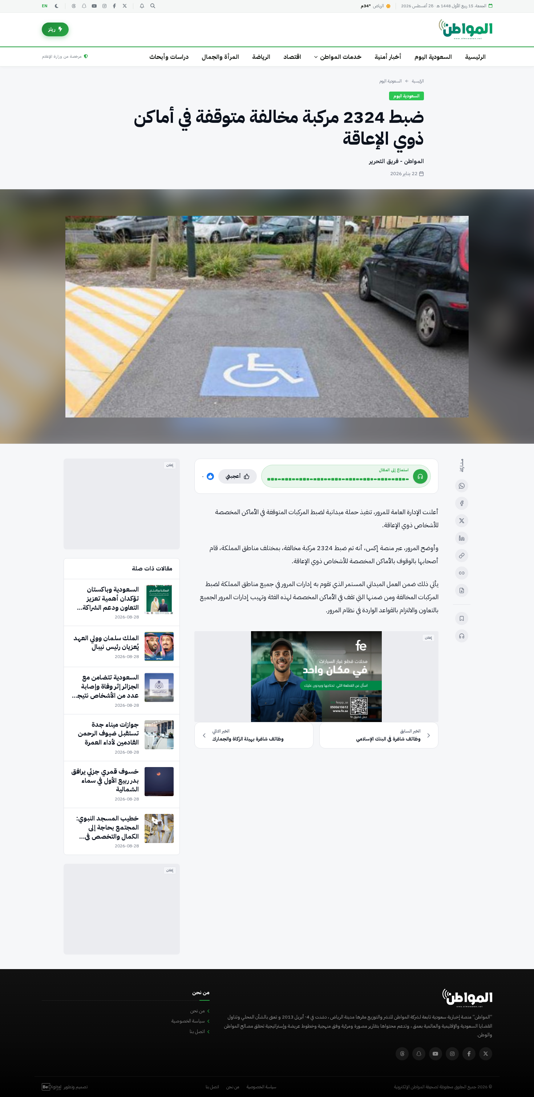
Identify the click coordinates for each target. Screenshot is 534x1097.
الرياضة (261, 56)
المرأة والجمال (220, 56)
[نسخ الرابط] (461, 555)
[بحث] (152, 6)
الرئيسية (475, 56)
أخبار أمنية (388, 56)
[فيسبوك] (114, 6)
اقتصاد (292, 56)
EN (45, 6)
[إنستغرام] (104, 6)
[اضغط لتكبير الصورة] (267, 316)
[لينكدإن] (461, 538)
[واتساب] (461, 485)
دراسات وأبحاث (169, 56)
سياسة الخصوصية (188, 1020)
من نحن (197, 1010)
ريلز (52, 29)
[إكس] (461, 520)
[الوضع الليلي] (56, 6)
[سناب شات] (84, 6)
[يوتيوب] (94, 6)
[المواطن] (465, 29)
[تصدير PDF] (461, 590)
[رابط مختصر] (461, 573)
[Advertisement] (122, 504)
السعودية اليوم (433, 56)
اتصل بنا (197, 1031)
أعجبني (233, 476)
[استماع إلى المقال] (461, 635)
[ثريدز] (73, 6)
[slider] (338, 479)
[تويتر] (124, 6)
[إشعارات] (141, 6)
